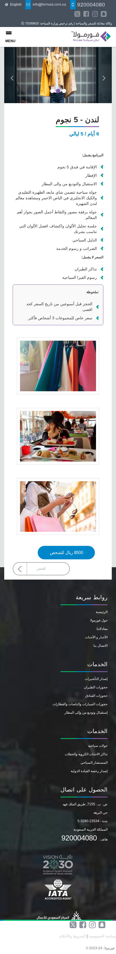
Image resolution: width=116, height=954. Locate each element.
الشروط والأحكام (72, 936)
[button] (12, 75)
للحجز (41, 569)
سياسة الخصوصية (102, 936)
